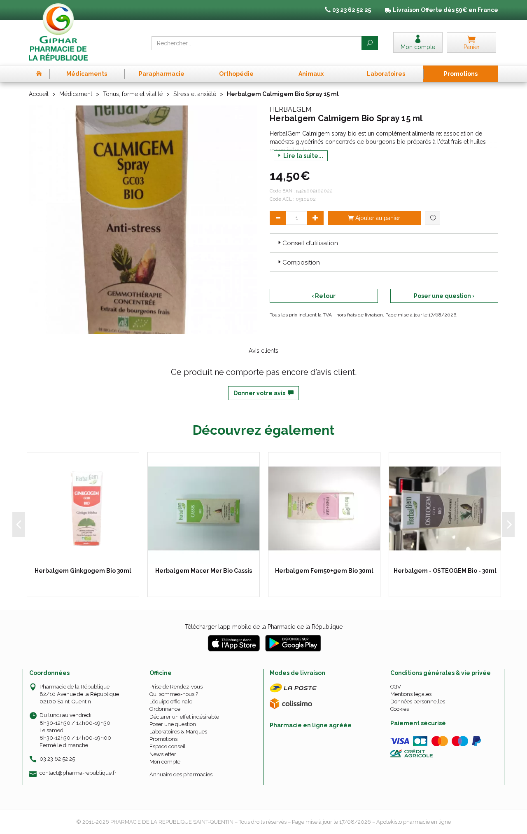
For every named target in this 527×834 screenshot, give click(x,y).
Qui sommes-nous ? (173, 694)
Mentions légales (410, 694)
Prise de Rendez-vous (176, 687)
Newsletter (162, 754)
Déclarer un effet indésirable (184, 717)
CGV (395, 687)
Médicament (75, 94)
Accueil (39, 94)
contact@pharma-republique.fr (78, 773)
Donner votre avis (260, 393)
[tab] (384, 243)
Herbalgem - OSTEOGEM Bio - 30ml (445, 570)
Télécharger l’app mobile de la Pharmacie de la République (264, 626)
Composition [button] (301, 262)
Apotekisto (413, 822)
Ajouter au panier (377, 218)
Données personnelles (417, 701)
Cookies (399, 709)
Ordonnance (164, 709)
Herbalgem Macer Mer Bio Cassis (203, 570)
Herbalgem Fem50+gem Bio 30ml (324, 570)
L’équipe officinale (170, 701)
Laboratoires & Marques (178, 732)
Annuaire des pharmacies (180, 774)
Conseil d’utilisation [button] (310, 243)
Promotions (163, 739)
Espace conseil (167, 746)
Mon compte (164, 762)
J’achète (88, 556)
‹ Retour (324, 296)
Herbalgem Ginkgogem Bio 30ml (83, 570)
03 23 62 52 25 (57, 759)
